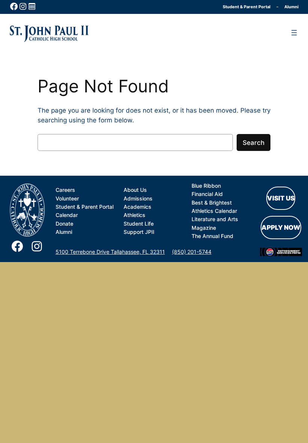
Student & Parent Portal (246, 6)
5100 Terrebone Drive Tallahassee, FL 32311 (110, 252)
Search (253, 142)
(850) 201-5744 (191, 252)
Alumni (291, 6)
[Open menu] (294, 32)
